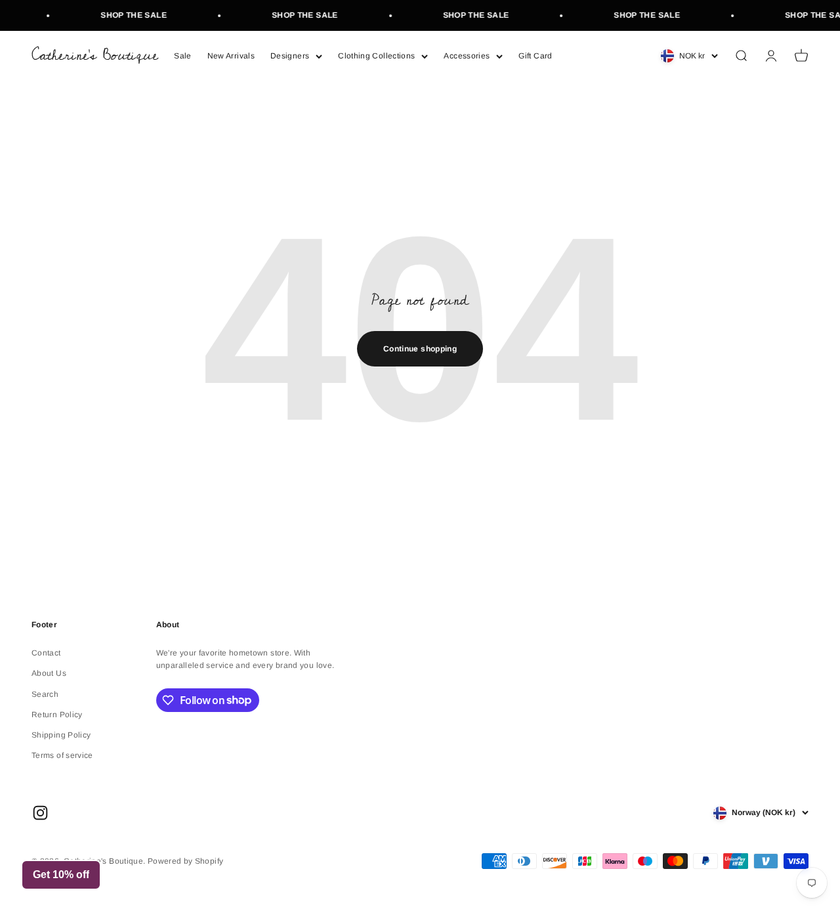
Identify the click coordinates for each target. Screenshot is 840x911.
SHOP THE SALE (129, 15)
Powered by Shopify (185, 861)
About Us (49, 673)
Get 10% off (61, 874)
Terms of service (62, 755)
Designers (289, 55)
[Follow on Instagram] (40, 813)
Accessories (467, 55)
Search (45, 694)
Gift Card (535, 55)
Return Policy (57, 714)
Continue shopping (420, 348)
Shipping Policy (61, 735)
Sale (182, 55)
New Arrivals (231, 55)
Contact (46, 652)
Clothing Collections (376, 55)
